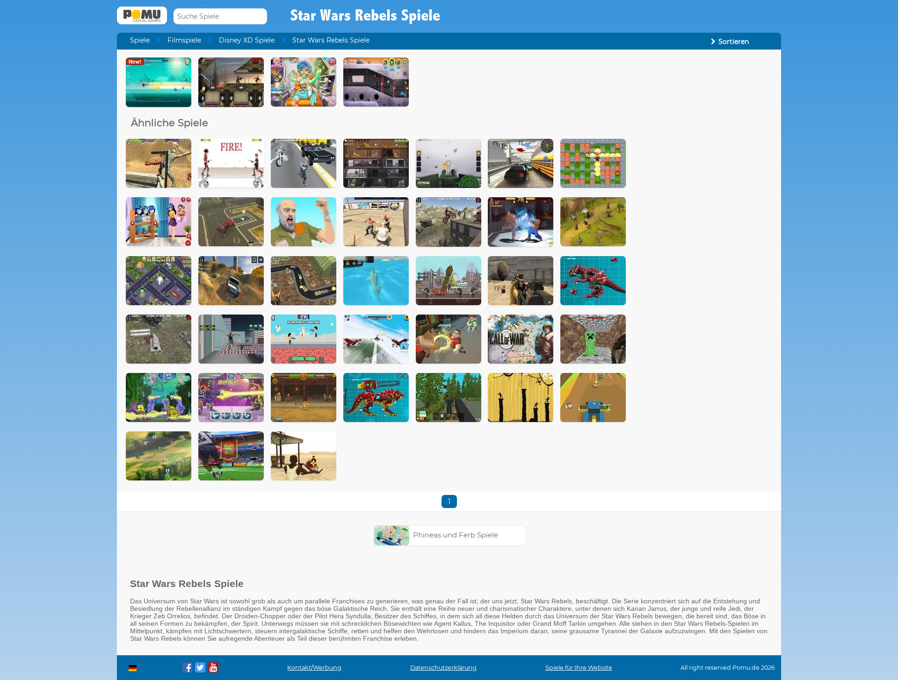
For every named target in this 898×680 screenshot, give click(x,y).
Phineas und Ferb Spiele (455, 534)
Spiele (140, 40)
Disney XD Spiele (247, 40)
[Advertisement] (704, 197)
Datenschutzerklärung (443, 667)
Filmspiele (184, 40)
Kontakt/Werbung (314, 667)
